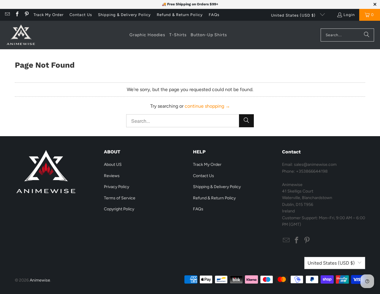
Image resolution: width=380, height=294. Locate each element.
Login (349, 14)
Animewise (40, 280)
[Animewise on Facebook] (16, 14)
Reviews (112, 175)
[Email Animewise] (7, 14)
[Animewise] (21, 35)
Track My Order (49, 14)
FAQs (214, 14)
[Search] (366, 35)
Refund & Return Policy (180, 14)
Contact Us (80, 14)
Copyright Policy (119, 209)
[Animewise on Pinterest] (26, 14)
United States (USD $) (294, 15)
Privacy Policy (116, 186)
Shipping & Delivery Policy (124, 14)
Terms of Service (119, 198)
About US (113, 164)
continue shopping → (207, 106)
